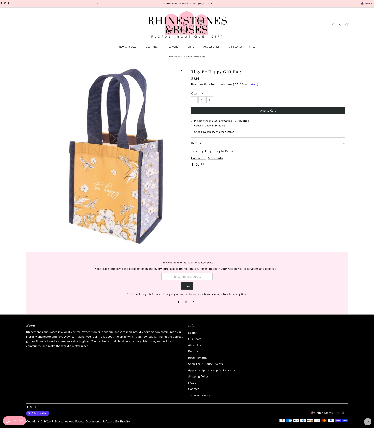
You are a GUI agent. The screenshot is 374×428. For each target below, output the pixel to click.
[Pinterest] (8, 3)
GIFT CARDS (236, 46)
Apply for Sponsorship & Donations (212, 370)
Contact (193, 388)
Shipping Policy (198, 376)
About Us (194, 345)
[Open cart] (346, 25)
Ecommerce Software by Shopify (108, 421)
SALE (252, 46)
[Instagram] (5, 3)
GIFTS (191, 46)
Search (192, 332)
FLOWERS (173, 46)
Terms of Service (199, 395)
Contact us (198, 157)
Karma (179, 56)
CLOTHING (152, 46)
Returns (193, 351)
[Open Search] (333, 25)
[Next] (276, 3)
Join (187, 286)
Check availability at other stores (214, 131)
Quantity (197, 93)
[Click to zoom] (181, 71)
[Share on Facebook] (193, 164)
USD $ (367, 3)
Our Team (194, 339)
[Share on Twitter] (198, 164)
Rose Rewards (197, 357)
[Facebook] (1, 3)
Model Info (215, 157)
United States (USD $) (329, 412)
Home (172, 56)
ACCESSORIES (212, 46)
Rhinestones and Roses (67, 421)
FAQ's (192, 382)
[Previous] (97, 3)
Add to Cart (268, 110)
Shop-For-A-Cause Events (205, 364)
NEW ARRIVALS (128, 46)
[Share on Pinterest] (202, 164)
